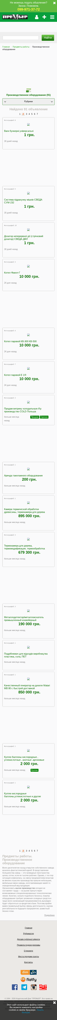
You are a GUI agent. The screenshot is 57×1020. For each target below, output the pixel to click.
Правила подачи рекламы (28, 945)
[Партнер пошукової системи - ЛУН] (28, 981)
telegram (24, 987)
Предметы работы (21, 47)
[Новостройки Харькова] (29, 974)
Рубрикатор (28, 934)
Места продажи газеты (28, 956)
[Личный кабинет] (36, 17)
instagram (34, 987)
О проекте (28, 951)
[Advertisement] (28, 26)
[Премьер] (15, 17)
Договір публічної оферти (28, 939)
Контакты (28, 962)
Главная (6, 47)
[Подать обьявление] (44, 17)
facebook (15, 987)
